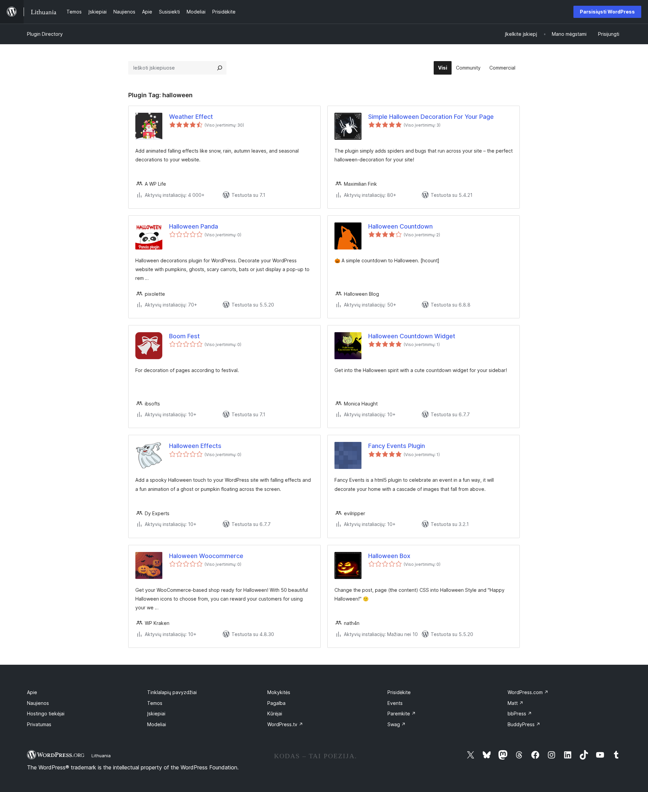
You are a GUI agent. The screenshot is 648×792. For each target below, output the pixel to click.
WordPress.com (528, 692)
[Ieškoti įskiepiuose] (219, 68)
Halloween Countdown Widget (411, 336)
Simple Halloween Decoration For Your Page (431, 116)
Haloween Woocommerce (206, 555)
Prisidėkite (399, 692)
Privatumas (39, 724)
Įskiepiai (156, 713)
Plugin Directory (45, 34)
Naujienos (38, 703)
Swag (396, 724)
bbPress (520, 713)
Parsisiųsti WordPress (607, 12)
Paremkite (401, 713)
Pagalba (276, 703)
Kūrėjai (274, 713)
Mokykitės (278, 692)
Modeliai (156, 724)
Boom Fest (184, 336)
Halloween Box (389, 555)
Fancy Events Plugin (396, 445)
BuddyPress (524, 724)
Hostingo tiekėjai (45, 713)
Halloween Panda (193, 226)
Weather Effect (191, 116)
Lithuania (101, 755)
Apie (32, 692)
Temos (154, 703)
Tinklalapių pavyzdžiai (172, 692)
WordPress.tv (285, 724)
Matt (515, 703)
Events (395, 703)
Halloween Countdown (400, 226)
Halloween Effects (195, 445)
